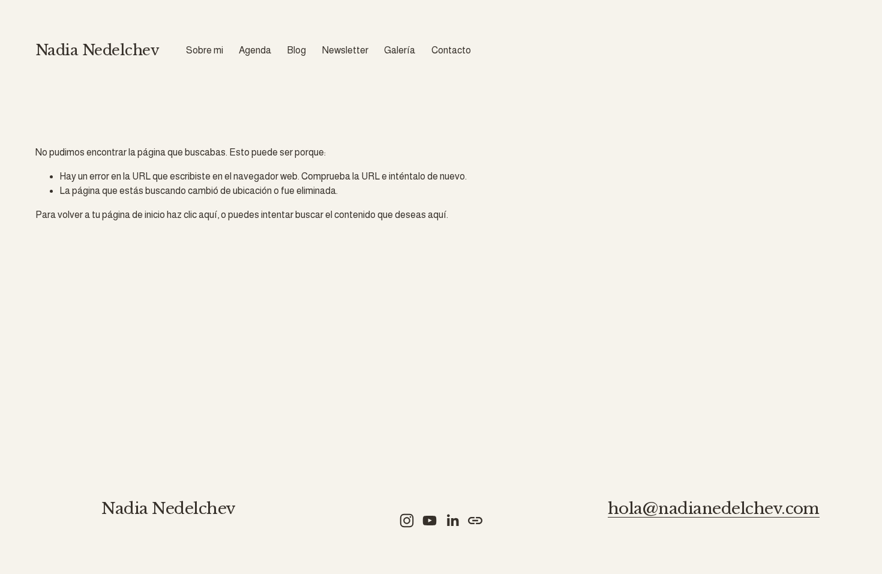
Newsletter (345, 50)
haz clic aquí (192, 215)
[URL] (475, 520)
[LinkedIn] (452, 520)
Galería (399, 50)
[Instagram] (407, 520)
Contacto (451, 50)
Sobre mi (204, 50)
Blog (296, 50)
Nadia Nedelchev (97, 50)
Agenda (255, 50)
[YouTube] (429, 520)
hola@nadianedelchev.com (714, 509)
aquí (437, 215)
